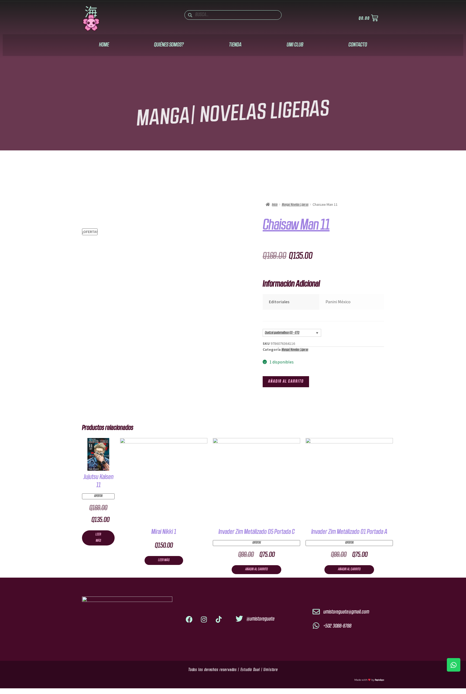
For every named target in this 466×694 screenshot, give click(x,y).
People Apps (379, 680)
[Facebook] (189, 619)
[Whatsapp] (453, 665)
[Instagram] (204, 619)
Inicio (274, 205)
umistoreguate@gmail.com (346, 612)
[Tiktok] (218, 619)
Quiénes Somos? (169, 45)
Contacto (357, 45)
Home (104, 45)
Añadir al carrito (286, 381)
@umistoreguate (260, 619)
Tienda (235, 45)
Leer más (98, 538)
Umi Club (295, 45)
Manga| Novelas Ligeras (233, 115)
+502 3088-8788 (337, 626)
